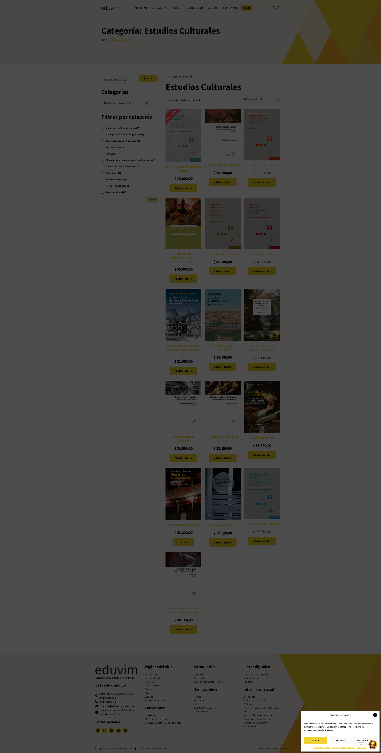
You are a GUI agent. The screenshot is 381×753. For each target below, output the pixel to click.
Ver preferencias (365, 740)
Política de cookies (322, 747)
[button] (375, 715)
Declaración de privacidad (343, 747)
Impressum (361, 747)
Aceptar (316, 740)
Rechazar (340, 740)
